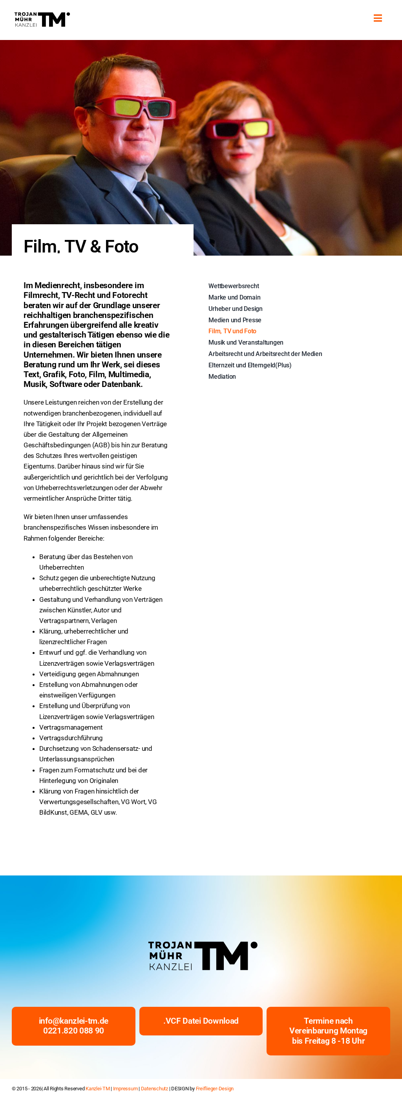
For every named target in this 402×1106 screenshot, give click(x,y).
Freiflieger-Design (215, 1088)
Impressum (125, 1088)
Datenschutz (154, 1088)
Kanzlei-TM (98, 1088)
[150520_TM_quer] (41, 14)
